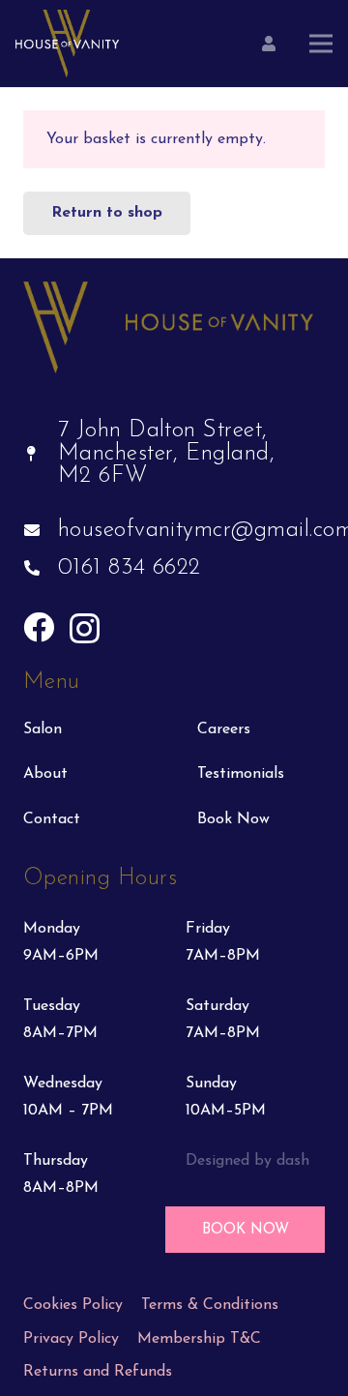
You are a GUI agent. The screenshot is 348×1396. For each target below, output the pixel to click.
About (45, 774)
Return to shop (106, 213)
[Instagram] (85, 628)
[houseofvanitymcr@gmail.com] (40, 531)
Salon (42, 729)
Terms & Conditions (209, 1305)
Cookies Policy (73, 1305)
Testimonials (240, 774)
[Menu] (321, 43)
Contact (51, 819)
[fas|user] (269, 43)
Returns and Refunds (97, 1372)
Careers (223, 729)
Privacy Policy (71, 1339)
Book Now (233, 819)
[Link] (67, 43)
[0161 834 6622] (40, 568)
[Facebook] (38, 626)
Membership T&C (199, 1339)
